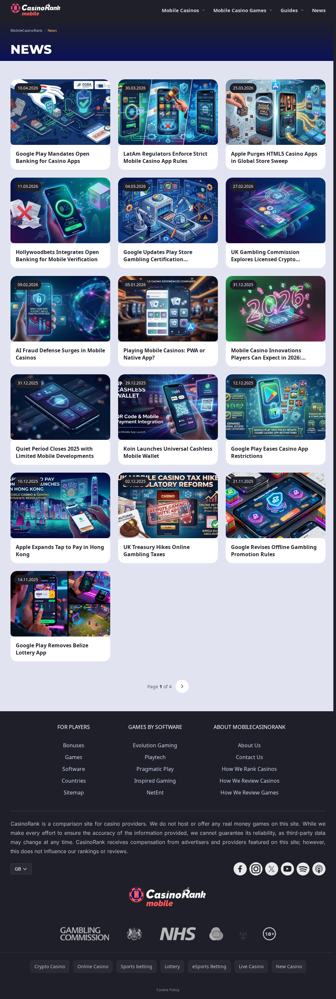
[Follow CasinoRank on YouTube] (287, 868)
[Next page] (182, 686)
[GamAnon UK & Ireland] (243, 933)
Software (73, 769)
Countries (74, 780)
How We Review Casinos (250, 780)
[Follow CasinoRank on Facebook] (240, 868)
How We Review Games (249, 792)
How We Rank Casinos (249, 769)
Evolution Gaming (155, 745)
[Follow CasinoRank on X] (271, 868)
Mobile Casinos (180, 10)
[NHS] (178, 933)
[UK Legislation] (134, 933)
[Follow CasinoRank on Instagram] (255, 868)
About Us (249, 745)
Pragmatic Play (155, 769)
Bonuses (73, 745)
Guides (289, 10)
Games (73, 757)
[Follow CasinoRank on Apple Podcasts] (319, 868)
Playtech (155, 757)
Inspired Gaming (155, 780)
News (319, 10)
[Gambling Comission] (84, 933)
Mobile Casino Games (239, 10)
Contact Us (249, 757)
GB (18, 869)
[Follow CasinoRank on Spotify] (303, 868)
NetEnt (155, 792)
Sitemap (74, 792)
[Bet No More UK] (216, 933)
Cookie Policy (168, 989)
